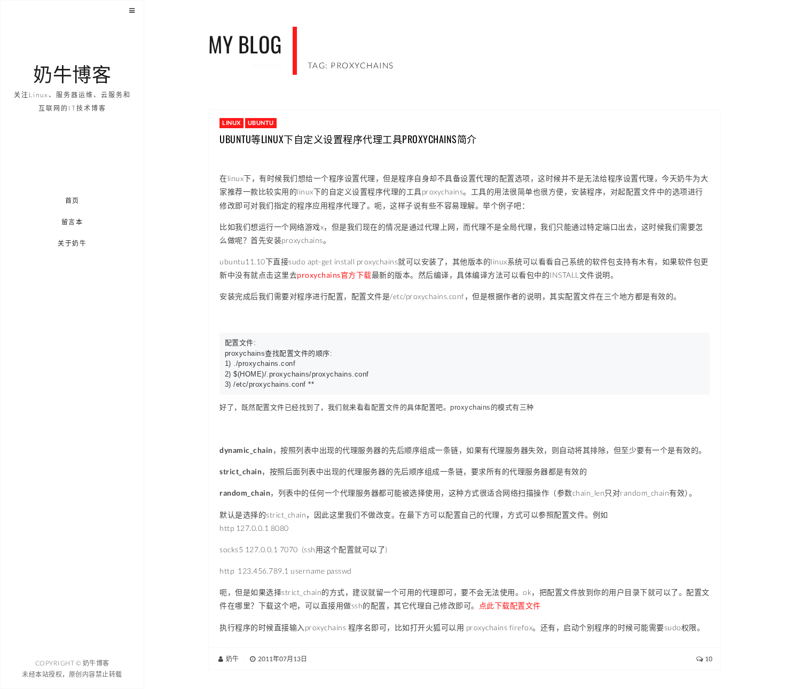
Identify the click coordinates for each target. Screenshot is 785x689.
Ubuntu (261, 122)
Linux (231, 122)
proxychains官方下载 (334, 274)
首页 (72, 201)
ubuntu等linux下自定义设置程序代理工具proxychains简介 (348, 139)
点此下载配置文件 (510, 605)
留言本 (72, 222)
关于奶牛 (72, 243)
